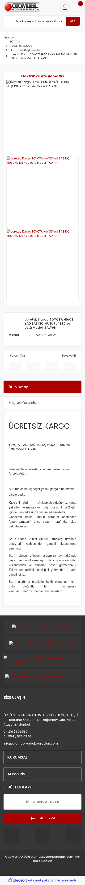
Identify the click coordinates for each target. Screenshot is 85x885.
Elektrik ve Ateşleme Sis (42, 76)
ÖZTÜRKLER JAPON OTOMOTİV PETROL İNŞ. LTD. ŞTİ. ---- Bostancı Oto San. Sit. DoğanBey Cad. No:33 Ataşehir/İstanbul (42, 720)
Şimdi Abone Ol (42, 818)
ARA (73, 21)
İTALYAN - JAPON (45, 335)
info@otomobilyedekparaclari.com (31, 743)
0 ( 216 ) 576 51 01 (16, 731)
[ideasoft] (17, 880)
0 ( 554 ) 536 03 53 (18, 736)
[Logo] (22, 7)
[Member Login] (65, 7)
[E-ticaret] (42, 880)
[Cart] (76, 7)
